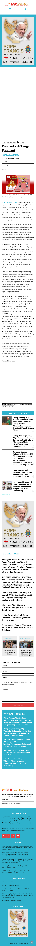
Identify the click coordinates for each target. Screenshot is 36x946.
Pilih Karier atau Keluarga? (9, 882)
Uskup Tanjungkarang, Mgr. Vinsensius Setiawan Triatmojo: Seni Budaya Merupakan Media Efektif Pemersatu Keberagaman (23, 441)
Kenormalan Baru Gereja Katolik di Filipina (9, 652)
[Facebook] (3, 172)
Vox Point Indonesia (7, 406)
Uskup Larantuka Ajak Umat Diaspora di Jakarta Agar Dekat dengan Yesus (16, 617)
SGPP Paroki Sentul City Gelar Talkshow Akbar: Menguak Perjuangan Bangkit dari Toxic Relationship (23, 486)
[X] (7, 172)
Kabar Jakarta (11, 155)
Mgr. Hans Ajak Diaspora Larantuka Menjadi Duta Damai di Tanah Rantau (17, 607)
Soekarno (29, 404)
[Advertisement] (18, 88)
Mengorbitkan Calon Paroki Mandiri (11, 900)
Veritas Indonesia (6, 494)
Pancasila (22, 404)
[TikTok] (13, 836)
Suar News (5, 770)
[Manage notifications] (31, 942)
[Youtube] (18, 836)
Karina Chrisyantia (13, 158)
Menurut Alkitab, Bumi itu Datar (10, 885)
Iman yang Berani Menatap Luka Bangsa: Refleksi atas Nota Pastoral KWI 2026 (22, 473)
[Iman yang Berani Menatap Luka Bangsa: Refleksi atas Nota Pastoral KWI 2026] (7, 473)
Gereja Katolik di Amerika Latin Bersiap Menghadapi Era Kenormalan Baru (26, 653)
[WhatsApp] (11, 172)
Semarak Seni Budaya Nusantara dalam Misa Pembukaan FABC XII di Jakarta (17, 627)
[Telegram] (15, 172)
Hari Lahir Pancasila (12, 404)
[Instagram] (8, 836)
